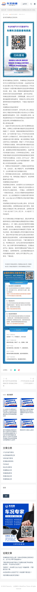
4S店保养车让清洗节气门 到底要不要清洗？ (17, 572)
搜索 (4, 487)
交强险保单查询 (8, 461)
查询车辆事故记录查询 (24, 266)
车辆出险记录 (7, 476)
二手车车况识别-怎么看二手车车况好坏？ (27, 382)
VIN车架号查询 (8, 458)
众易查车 (15, 586)
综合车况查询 (14, 14)
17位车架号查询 (8, 452)
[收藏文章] (10, 370)
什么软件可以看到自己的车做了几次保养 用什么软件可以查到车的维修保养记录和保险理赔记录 (10, 413)
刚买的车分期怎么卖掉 (27, 430)
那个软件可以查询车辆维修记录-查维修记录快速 (10, 383)
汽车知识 (6, 464)
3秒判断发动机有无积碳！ (11, 575)
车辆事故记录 (7, 470)
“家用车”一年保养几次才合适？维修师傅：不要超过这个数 (18, 568)
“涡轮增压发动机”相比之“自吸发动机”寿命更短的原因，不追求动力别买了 (18, 563)
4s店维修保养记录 (9, 455)
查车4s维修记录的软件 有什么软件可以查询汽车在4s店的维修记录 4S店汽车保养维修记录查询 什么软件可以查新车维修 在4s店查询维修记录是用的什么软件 (10, 435)
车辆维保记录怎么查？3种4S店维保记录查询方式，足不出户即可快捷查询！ (18, 558)
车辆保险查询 (7, 473)
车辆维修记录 (7, 479)
